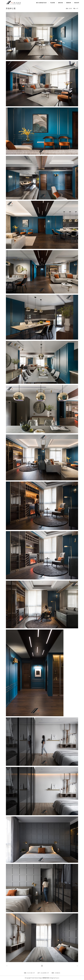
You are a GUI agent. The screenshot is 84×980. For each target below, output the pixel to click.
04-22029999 (43, 972)
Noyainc (57, 978)
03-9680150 (57, 972)
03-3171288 (29, 972)
